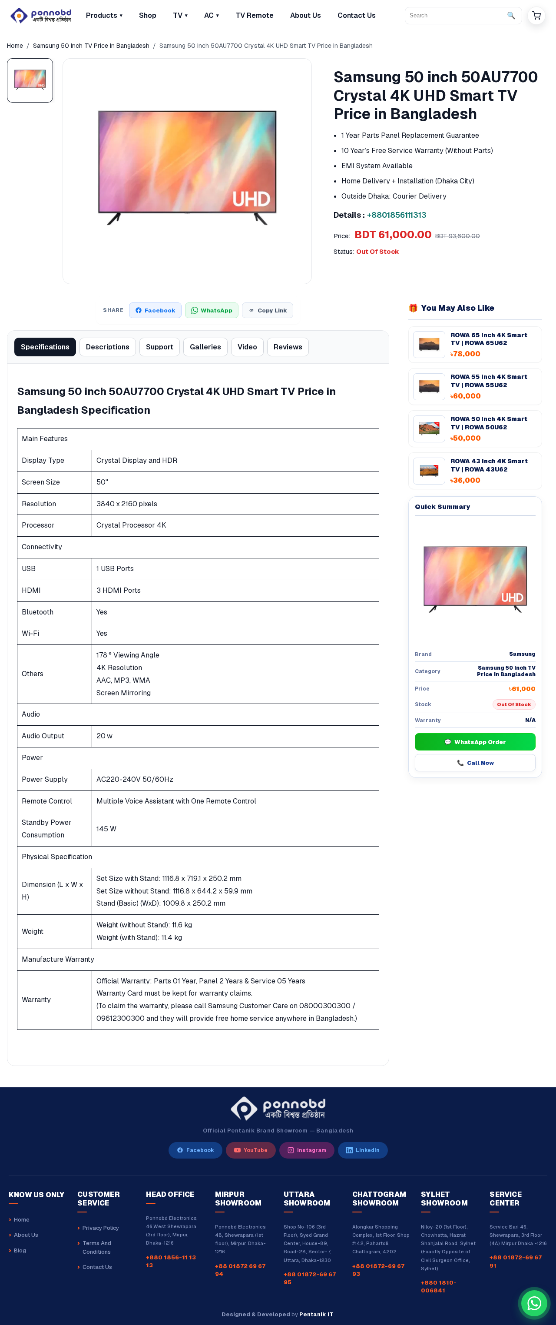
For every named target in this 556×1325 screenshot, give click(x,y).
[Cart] (536, 16)
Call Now (475, 763)
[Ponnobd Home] (278, 1108)
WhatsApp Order (475, 742)
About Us (26, 1235)
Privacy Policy (101, 1228)
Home (15, 46)
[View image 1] (30, 80)
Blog (20, 1250)
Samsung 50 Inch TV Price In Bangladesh (91, 46)
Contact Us (97, 1267)
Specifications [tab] (45, 347)
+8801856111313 (397, 215)
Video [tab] (247, 347)
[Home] (40, 15)
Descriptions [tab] (107, 347)
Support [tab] (159, 347)
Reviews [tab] (288, 347)
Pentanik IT (316, 1314)
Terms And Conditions (97, 1247)
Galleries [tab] (205, 347)
